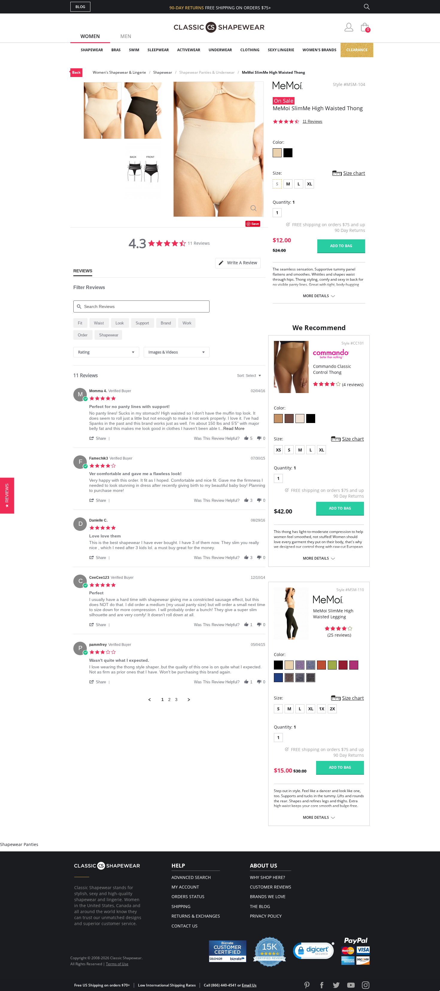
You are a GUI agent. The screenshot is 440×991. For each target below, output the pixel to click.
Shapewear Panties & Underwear (207, 72)
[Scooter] (343, 665)
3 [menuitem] (176, 699)
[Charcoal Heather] (310, 677)
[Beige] (299, 418)
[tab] (238, 263)
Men (125, 36)
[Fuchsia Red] (353, 665)
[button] (100, 438)
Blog (80, 6)
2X (332, 708)
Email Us (249, 985)
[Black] (287, 152)
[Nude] (277, 152)
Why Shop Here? (267, 877)
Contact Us (185, 926)
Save (255, 223)
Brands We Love (268, 896)
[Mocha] (289, 418)
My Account (185, 887)
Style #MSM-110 (350, 589)
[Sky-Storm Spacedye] (299, 677)
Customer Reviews (270, 887)
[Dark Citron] (332, 665)
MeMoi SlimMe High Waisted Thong (273, 72)
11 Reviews (312, 121)
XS (278, 450)
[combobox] (106, 352)
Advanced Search (191, 877)
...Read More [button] (232, 428)
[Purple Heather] (299, 665)
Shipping (181, 906)
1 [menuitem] (162, 699)
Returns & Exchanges (196, 916)
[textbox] (264, 378)
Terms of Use (117, 963)
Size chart (354, 173)
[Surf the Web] (278, 677)
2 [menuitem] (169, 699)
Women (90, 36)
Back (76, 72)
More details (316, 296)
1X (321, 708)
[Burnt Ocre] (321, 665)
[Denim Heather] (310, 665)
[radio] (80, 323)
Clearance (357, 49)
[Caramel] (278, 418)
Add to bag (341, 245)
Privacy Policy (266, 916)
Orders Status (188, 896)
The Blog (260, 906)
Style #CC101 (353, 343)
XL (309, 184)
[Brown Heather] (289, 677)
